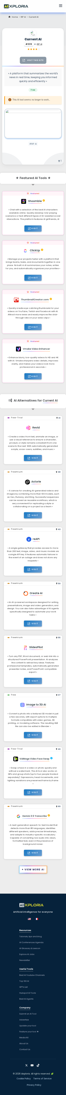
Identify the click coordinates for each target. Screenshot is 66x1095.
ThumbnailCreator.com (35, 299)
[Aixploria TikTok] (39, 1064)
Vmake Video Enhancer (36, 348)
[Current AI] (33, 124)
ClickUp (35, 250)
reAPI (36, 539)
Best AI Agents (26, 998)
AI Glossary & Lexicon (29, 948)
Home (15, 17)
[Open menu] (61, 6)
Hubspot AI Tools (27, 992)
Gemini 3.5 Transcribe (34, 816)
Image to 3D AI (36, 704)
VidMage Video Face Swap (34, 758)
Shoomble (35, 201)
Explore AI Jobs (26, 954)
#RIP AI (33, 143)
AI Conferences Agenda (31, 942)
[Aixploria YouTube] (33, 1064)
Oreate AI (36, 593)
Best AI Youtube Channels (32, 975)
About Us (23, 1043)
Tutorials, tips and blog (30, 936)
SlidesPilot (36, 647)
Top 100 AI (24, 981)
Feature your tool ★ (29, 1031)
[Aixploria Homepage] (17, 5)
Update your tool (27, 1025)
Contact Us (24, 1049)
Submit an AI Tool (27, 1013)
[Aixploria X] (27, 1064)
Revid (36, 427)
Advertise (24, 1019)
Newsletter (24, 960)
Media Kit (23, 1037)
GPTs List (23, 987)
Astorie (36, 481)
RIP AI (23, 17)
